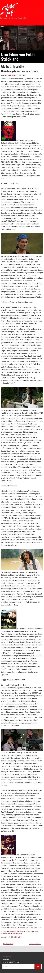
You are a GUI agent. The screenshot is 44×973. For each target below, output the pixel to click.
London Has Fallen (35, 944)
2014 (20, 937)
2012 (16, 937)
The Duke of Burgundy (15, 933)
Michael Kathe (10, 75)
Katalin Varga (30, 931)
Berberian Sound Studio (17, 931)
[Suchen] (37, 966)
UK (6, 937)
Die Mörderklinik (8, 944)
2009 (12, 937)
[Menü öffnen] (43, 11)
